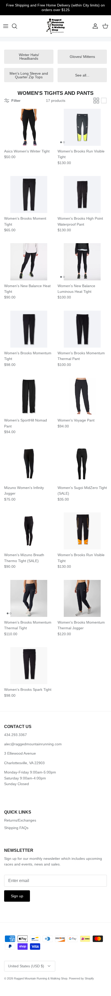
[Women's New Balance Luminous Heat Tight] (82, 261)
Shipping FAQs (16, 828)
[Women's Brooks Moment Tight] (28, 194)
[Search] (17, 26)
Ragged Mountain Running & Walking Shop (40, 978)
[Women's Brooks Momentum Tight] (28, 329)
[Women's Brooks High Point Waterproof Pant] (82, 194)
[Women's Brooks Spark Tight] (28, 665)
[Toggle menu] (5, 26)
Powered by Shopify (81, 978)
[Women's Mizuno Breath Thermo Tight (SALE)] (28, 530)
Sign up (17, 896)
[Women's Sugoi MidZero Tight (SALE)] (82, 463)
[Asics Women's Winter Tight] (28, 127)
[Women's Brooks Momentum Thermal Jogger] (82, 598)
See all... (82, 75)
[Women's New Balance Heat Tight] (28, 261)
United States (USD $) (26, 966)
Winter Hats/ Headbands (29, 56)
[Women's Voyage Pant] (82, 396)
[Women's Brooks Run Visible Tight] (82, 127)
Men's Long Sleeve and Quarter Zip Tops (29, 75)
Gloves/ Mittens (82, 57)
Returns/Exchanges (20, 820)
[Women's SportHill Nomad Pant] (28, 396)
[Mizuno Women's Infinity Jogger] (28, 463)
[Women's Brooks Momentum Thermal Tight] (28, 598)
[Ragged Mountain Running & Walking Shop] (55, 26)
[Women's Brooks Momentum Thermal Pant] (82, 329)
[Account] (94, 26)
